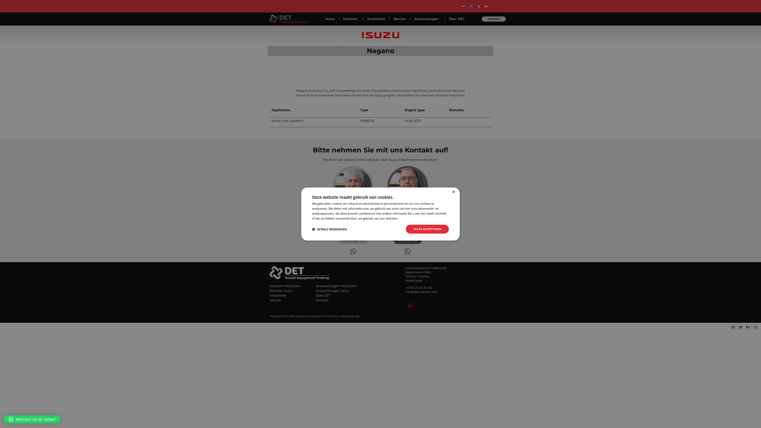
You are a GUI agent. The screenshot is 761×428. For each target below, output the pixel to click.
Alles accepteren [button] (427, 229)
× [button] (453, 192)
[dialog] (380, 214)
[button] (32, 419)
